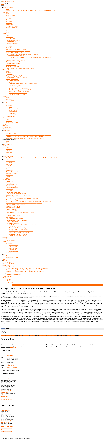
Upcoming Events (8, 7)
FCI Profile (9, 17)
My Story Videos (13, 115)
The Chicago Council (11, 133)
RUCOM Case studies (9, 129)
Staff (4, 146)
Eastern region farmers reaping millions (19, 87)
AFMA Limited (9, 29)
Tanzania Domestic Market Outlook (15, 60)
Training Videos (13, 111)
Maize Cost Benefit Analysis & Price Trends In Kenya (20, 68)
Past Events (9, 121)
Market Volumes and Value (13, 48)
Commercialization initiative (13, 143)
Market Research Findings (13, 40)
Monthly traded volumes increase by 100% (20, 88)
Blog (4, 124)
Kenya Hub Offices (5, 379)
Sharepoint (9, 149)
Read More (13, 347)
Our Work (6, 69)
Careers (8, 31)
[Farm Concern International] (8, 1)
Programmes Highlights (12, 80)
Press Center (9, 20)
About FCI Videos (13, 108)
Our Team (9, 23)
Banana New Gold (11, 65)
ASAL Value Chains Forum (13, 122)
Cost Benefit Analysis (11, 41)
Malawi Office (4, 396)
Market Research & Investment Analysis (16, 77)
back (7, 9)
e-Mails (8, 150)
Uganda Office (4, 392)
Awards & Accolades (11, 27)
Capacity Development (12, 79)
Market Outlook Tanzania (13, 63)
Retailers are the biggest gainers (15, 55)
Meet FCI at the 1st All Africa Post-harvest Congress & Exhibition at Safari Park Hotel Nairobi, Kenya (32, 10)
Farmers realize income (15, 85)
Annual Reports (10, 24)
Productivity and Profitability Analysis (16, 49)
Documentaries (13, 110)
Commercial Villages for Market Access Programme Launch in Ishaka (24, 136)
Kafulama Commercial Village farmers (19, 91)
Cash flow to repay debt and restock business (21, 90)
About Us (5, 12)
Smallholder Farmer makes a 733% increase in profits (23, 83)
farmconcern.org (10, 365)
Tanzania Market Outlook (13, 62)
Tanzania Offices (5, 410)
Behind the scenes (11, 116)
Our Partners (9, 99)
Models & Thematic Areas (13, 73)
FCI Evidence (6, 34)
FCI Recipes (9, 46)
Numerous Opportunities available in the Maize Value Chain (22, 54)
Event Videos (12, 113)
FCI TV (5, 102)
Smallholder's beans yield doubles (18, 93)
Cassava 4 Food (7, 144)
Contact (5, 125)
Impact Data (9, 45)
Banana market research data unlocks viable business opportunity (24, 59)
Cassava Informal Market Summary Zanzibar (18, 51)
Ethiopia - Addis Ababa (7, 426)
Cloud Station (9, 152)
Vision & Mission (10, 15)
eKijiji (7, 32)
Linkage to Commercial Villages (17, 94)
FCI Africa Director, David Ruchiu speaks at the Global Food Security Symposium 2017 (28, 135)
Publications (9, 37)
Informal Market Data (12, 43)
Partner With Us (10, 101)
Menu (2, 4)
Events (5, 118)
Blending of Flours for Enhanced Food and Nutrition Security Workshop (25, 138)
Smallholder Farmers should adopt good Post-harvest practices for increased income (28, 57)
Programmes (9, 74)
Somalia (3, 429)
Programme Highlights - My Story (15, 76)
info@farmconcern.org (12, 367)
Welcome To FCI (7, 127)
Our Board (9, 18)
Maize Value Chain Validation (14, 52)
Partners (5, 96)
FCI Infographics (10, 38)
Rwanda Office (5, 422)
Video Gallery (9, 105)
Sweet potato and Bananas (13, 66)
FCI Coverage (9, 21)
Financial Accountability (12, 26)
